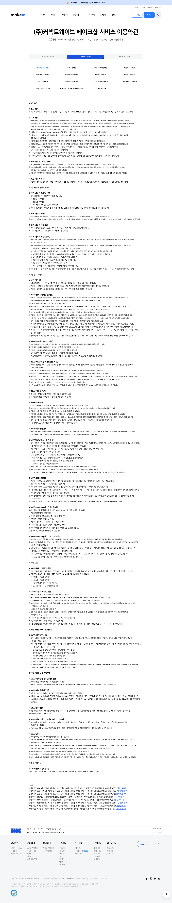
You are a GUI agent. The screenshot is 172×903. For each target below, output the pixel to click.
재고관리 (62, 850)
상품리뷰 (62, 864)
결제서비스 (30, 853)
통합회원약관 (55, 878)
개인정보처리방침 (68, 878)
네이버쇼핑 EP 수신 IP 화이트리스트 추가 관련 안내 (45, 830)
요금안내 (13, 850)
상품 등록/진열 (32, 859)
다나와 (136, 7)
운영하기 (76, 15)
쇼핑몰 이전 (81, 850)
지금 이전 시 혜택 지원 (88, 3)
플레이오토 (158, 7)
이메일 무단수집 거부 (83, 878)
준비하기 (53, 15)
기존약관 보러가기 (121, 788)
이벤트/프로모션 (64, 862)
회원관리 (62, 853)
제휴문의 (96, 853)
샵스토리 (96, 856)
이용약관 (46, 878)
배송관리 (30, 856)
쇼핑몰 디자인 (31, 850)
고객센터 (103, 15)
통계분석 (62, 859)
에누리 (143, 7)
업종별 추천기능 (16, 853)
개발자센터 (110, 850)
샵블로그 (96, 859)
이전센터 (92, 15)
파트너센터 (111, 842)
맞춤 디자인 (79, 853)
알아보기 (42, 15)
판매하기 (64, 15)
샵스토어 (114, 15)
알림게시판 (97, 850)
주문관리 (62, 848)
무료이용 (137, 15)
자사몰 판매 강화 (48, 848)
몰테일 (150, 7)
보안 (60, 856)
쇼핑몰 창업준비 (32, 848)
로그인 (149, 15)
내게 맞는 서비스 (16, 848)
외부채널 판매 (47, 850)
